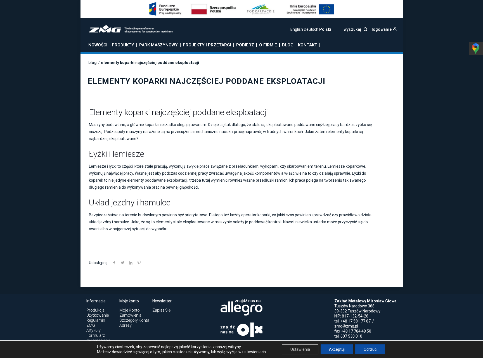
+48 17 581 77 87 (355, 321)
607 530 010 (351, 336)
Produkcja (95, 310)
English (296, 29)
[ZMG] (127, 31)
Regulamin (95, 320)
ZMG (90, 325)
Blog (92, 62)
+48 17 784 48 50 (356, 331)
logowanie (382, 29)
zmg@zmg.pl (346, 326)
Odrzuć (370, 349)
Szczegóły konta (134, 320)
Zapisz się (161, 310)
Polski (325, 29)
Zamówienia (130, 315)
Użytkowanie (97, 315)
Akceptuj (337, 349)
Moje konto (129, 310)
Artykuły (93, 330)
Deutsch (311, 29)
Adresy (125, 325)
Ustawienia (300, 349)
